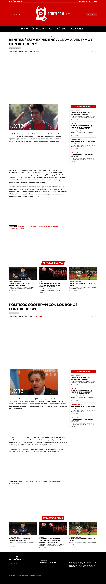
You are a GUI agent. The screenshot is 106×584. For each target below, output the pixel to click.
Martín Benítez (53, 226)
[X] (14, 14)
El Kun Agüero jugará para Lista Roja (82, 155)
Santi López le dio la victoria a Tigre (83, 142)
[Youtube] (19, 14)
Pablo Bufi (36, 51)
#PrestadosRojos (76, 139)
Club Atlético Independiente (27, 226)
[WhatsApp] (16, 14)
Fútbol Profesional (19, 36)
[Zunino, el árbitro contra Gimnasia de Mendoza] (23, 273)
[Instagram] (11, 14)
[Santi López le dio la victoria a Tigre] (83, 273)
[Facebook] (9, 14)
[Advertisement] (83, 67)
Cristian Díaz (42, 226)
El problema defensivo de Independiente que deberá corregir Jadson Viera (81, 127)
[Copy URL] (95, 51)
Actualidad (74, 152)
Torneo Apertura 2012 (16, 228)
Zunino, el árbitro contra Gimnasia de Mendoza (81, 113)
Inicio (10, 36)
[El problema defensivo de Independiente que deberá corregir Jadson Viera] (53, 273)
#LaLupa (73, 123)
